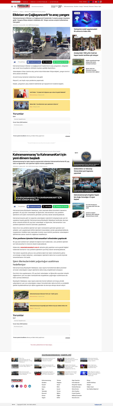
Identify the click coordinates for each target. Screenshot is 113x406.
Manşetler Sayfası (77, 384)
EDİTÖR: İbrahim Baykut (34, 25)
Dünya (43, 395)
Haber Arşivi (90, 387)
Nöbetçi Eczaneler (77, 395)
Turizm (58, 391)
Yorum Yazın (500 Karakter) (20, 122)
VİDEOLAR (33, 1)
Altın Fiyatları (75, 391)
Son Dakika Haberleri (93, 389)
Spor (43, 389)
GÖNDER (67, 136)
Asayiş (21, 11)
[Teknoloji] (86, 19)
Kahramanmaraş (24, 151)
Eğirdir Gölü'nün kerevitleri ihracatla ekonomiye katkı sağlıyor (92, 70)
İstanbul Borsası (76, 387)
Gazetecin (15, 11)
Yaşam (43, 397)
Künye (80, 1)
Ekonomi (44, 393)
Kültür (58, 397)
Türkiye (59, 380)
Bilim (58, 387)
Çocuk (58, 389)
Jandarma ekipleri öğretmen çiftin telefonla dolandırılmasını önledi (92, 214)
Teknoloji (44, 391)
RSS (14, 404)
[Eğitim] (86, 158)
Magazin (59, 382)
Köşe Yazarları (76, 380)
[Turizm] (86, 42)
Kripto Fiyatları (76, 393)
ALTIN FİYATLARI (54, 1)
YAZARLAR (25, 1)
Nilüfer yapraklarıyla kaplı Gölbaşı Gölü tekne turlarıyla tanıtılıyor (93, 62)
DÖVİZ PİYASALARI (42, 1)
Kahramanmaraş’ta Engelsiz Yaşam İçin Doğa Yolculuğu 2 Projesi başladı (86, 197)
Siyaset (44, 384)
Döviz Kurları (75, 389)
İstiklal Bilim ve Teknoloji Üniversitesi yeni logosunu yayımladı (83, 171)
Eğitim (58, 393)
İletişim (85, 1)
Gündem (44, 382)
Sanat (58, 384)
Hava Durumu (75, 397)
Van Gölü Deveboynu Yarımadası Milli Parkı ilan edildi (93, 206)
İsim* (14, 116)
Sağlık (58, 395)
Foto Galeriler (76, 382)
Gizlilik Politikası (91, 382)
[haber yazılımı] (98, 404)
